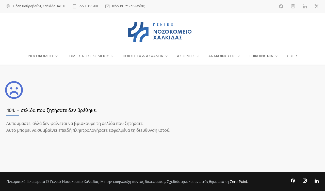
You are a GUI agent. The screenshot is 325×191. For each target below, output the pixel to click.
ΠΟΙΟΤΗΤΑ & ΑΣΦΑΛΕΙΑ (143, 55)
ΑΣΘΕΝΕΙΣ (185, 55)
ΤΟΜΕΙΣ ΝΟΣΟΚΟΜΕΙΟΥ (88, 55)
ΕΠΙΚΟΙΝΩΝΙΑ (261, 55)
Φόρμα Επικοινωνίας (128, 6)
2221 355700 (88, 6)
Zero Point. (239, 181)
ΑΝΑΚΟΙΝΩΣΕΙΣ (221, 55)
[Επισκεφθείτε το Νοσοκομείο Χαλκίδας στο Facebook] (281, 6)
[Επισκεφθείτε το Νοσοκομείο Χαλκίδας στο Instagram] (293, 6)
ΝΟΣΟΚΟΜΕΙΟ (40, 55)
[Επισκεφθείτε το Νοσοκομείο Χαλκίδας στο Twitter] (317, 6)
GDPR (292, 55)
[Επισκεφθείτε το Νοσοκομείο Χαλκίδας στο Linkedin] (305, 6)
